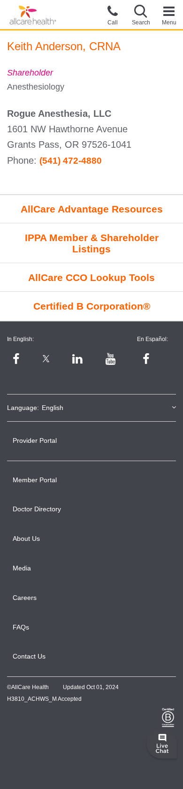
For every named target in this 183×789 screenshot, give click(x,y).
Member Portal (35, 480)
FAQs (21, 627)
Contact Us (29, 656)
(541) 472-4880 (70, 161)
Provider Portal (35, 440)
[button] (141, 14)
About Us (26, 538)
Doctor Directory (37, 509)
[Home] (32, 15)
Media (22, 568)
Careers (25, 597)
